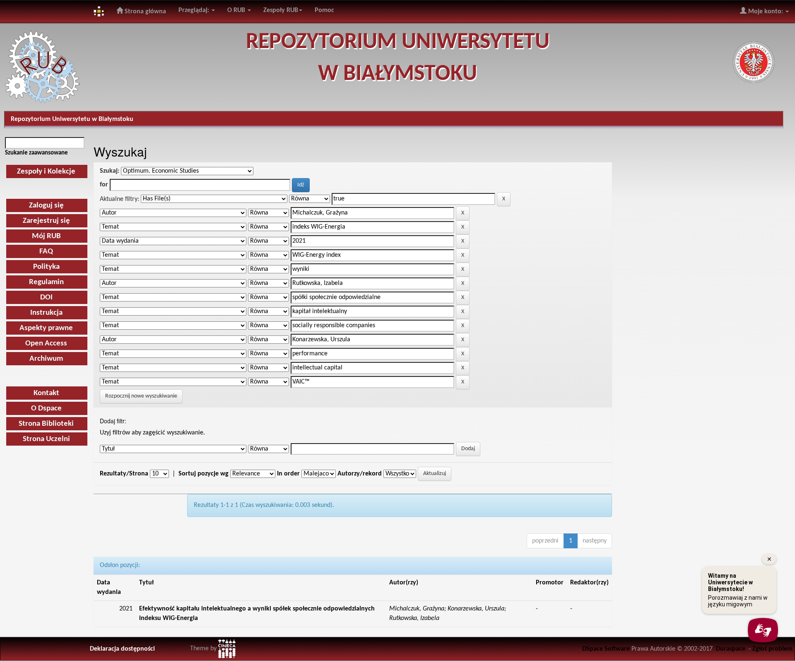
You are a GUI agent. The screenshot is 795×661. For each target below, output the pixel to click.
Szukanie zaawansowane (36, 153)
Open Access (46, 343)
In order (288, 473)
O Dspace (46, 409)
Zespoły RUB (280, 10)
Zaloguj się (46, 206)
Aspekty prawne (46, 328)
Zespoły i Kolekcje (46, 172)
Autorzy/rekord (359, 473)
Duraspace (730, 649)
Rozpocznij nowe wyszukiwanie (141, 396)
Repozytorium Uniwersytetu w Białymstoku (72, 119)
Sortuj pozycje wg (203, 473)
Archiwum (46, 359)
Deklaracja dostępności (122, 649)
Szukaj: (109, 171)
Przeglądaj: (194, 10)
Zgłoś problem (772, 649)
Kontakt (46, 393)
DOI (46, 298)
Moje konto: (766, 11)
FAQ (46, 252)
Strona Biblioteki (46, 424)
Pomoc (324, 10)
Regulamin (46, 282)
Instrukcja (46, 313)
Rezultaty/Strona (124, 473)
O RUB (237, 10)
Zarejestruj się (46, 221)
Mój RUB (46, 236)
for (104, 184)
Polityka (46, 267)
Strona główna (144, 11)
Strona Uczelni (46, 439)
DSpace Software (606, 649)
